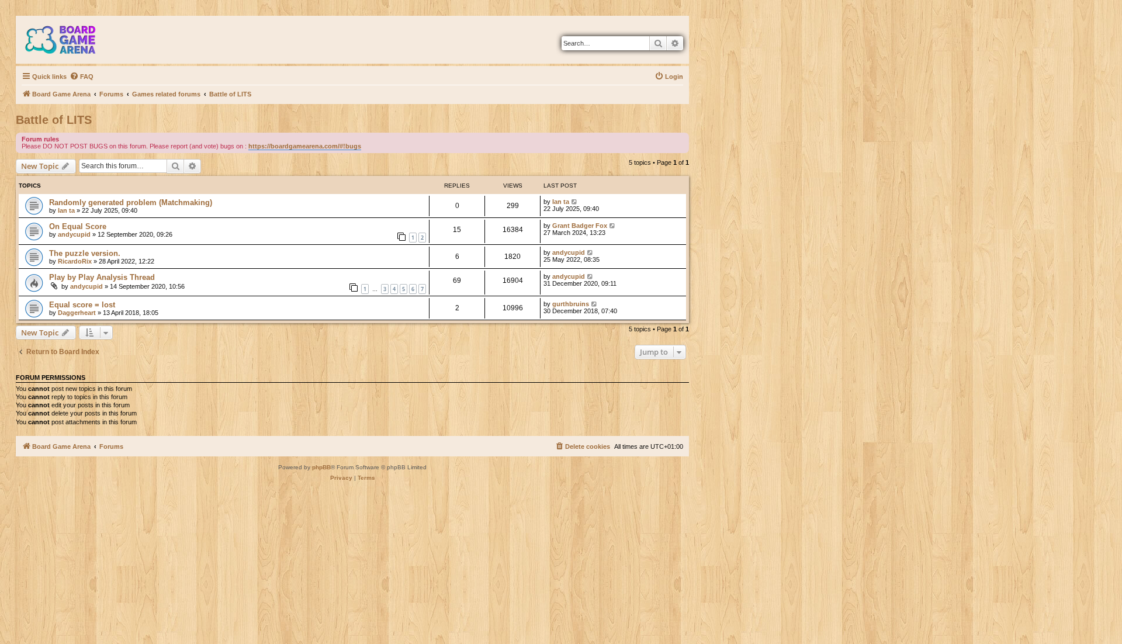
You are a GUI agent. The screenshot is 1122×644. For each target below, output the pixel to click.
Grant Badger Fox (579, 225)
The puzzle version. (84, 253)
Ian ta (66, 210)
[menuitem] (82, 77)
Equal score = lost (82, 304)
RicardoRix (75, 261)
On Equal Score (77, 226)
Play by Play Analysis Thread (102, 277)
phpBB (321, 467)
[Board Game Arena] (69, 40)
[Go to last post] (575, 201)
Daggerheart (77, 312)
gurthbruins (570, 303)
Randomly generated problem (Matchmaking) (130, 202)
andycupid (74, 234)
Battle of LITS (54, 119)
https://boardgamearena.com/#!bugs (304, 146)
